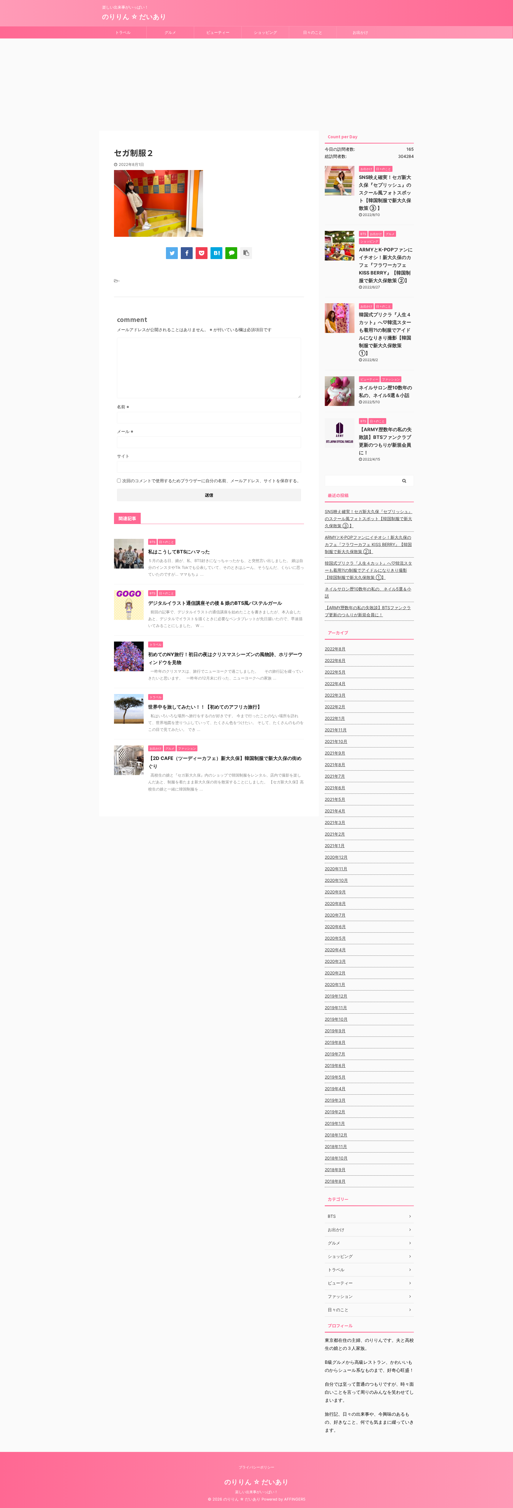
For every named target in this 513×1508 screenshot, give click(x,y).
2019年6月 (335, 1065)
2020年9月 (335, 891)
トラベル (123, 32)
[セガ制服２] (216, 253)
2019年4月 (335, 1088)
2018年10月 (336, 1158)
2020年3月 (335, 961)
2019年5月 (335, 1077)
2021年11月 (336, 729)
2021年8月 (335, 764)
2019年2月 (335, 1111)
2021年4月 (335, 810)
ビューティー (217, 32)
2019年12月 (336, 996)
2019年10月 (336, 1019)
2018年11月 (336, 1146)
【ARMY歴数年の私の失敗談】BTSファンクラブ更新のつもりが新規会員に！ (368, 611)
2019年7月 (335, 1053)
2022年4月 (335, 683)
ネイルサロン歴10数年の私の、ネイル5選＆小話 (368, 592)
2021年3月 (335, 822)
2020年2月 (335, 972)
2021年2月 (335, 833)
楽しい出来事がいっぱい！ (256, 1492)
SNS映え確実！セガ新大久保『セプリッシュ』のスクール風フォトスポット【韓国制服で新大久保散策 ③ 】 (385, 192)
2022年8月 (335, 648)
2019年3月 (335, 1100)
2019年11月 (336, 1007)
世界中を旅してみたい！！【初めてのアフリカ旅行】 (205, 707)
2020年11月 (336, 868)
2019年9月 (335, 1030)
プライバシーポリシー (256, 1467)
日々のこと (312, 32)
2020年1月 (335, 984)
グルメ (170, 32)
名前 (123, 406)
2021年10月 (336, 741)
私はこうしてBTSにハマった (179, 552)
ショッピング (265, 32)
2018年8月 (335, 1181)
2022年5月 (335, 671)
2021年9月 (335, 752)
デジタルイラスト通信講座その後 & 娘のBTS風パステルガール (215, 603)
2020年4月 (335, 949)
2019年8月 (335, 1042)
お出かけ (360, 32)
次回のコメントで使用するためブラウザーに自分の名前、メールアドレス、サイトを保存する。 (211, 480)
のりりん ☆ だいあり (134, 16)
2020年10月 (336, 880)
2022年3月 (335, 695)
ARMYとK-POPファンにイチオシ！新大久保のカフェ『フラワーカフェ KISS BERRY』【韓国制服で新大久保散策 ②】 (386, 265)
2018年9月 (335, 1169)
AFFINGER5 (294, 1499)
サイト (123, 455)
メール (125, 431)
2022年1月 (335, 718)
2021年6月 (335, 787)
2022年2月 (335, 706)
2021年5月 (335, 799)
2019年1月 (335, 1123)
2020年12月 (336, 857)
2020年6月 (335, 926)
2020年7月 (335, 915)
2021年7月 (335, 776)
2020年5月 (335, 938)
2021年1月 (335, 845)
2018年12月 (336, 1134)
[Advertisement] (256, 83)
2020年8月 (335, 903)
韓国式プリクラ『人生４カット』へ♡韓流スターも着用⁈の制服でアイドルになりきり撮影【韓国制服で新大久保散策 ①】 (368, 570)
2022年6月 (335, 660)
